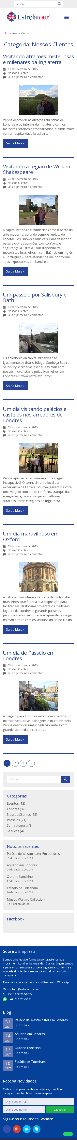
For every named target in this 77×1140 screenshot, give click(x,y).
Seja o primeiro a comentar (25, 77)
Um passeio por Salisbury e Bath (35, 297)
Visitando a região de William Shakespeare (36, 169)
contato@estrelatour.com (24, 989)
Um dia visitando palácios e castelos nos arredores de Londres (35, 414)
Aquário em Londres (22, 865)
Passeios (13, 820)
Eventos (13, 803)
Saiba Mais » (15, 143)
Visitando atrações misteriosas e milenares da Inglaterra (38, 59)
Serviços (13, 831)
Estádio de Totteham (22, 888)
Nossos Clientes (18, 73)
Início (6, 33)
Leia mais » (22, 1025)
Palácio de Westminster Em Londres (33, 854)
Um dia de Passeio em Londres (29, 655)
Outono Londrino (20, 877)
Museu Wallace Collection (26, 899)
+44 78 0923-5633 (20, 999)
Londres (13, 809)
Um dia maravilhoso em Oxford (31, 536)
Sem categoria (17, 825)
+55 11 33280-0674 (19, 994)
